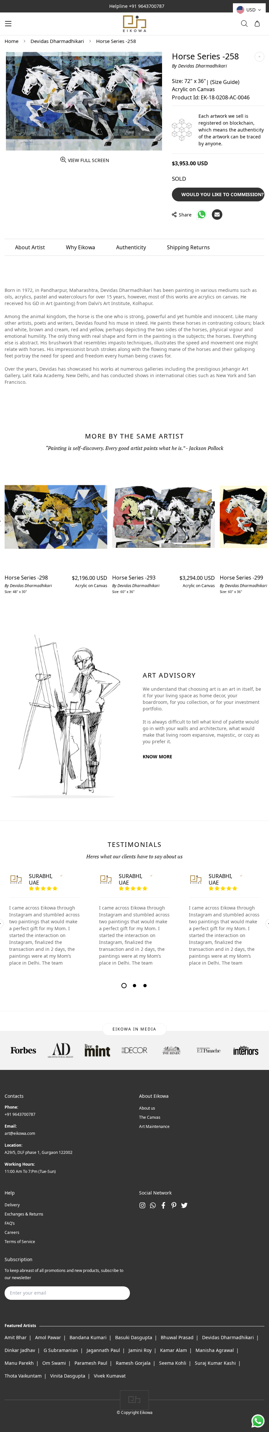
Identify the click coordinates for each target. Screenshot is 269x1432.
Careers (12, 1232)
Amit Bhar (16, 1337)
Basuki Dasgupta (133, 1337)
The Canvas (149, 1117)
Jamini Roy (140, 1350)
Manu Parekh (19, 1363)
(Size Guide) (224, 82)
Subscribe (114, 1293)
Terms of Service (20, 1241)
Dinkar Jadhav (20, 1350)
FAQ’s (10, 1223)
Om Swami (54, 1363)
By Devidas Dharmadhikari (199, 66)
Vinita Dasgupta (67, 1376)
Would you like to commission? (222, 194)
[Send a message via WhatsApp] (258, 1421)
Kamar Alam (173, 1350)
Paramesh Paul (90, 1363)
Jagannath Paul (103, 1350)
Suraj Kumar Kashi (215, 1363)
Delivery (12, 1205)
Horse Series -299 (241, 577)
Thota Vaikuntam (23, 1376)
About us (147, 1108)
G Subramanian (61, 1350)
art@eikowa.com (20, 1133)
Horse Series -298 (26, 577)
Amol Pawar (48, 1337)
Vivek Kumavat (110, 1376)
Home (11, 41)
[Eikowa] (134, 23)
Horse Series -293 (133, 577)
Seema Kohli (172, 1363)
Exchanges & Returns (24, 1214)
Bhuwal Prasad (177, 1337)
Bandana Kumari (88, 1337)
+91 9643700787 (146, 6)
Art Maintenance (154, 1126)
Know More (157, 756)
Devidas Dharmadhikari (57, 41)
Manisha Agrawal (215, 1350)
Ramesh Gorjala (133, 1363)
